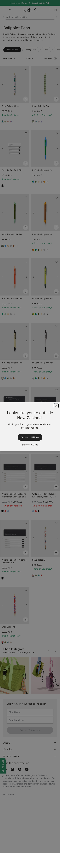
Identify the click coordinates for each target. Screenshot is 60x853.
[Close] (56, 405)
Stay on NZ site (30, 444)
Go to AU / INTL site (30, 437)
